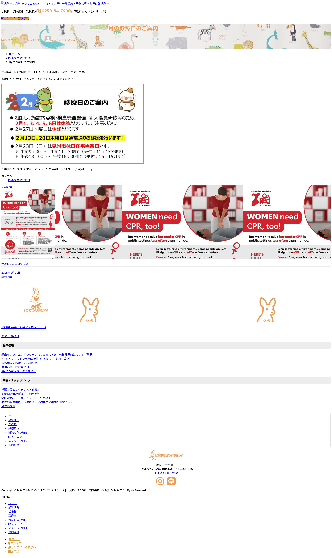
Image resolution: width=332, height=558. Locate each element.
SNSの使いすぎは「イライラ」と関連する (27, 397)
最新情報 (13, 420)
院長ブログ (15, 436)
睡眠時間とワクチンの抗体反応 (20, 389)
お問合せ (13, 445)
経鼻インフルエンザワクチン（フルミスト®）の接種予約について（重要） (48, 354)
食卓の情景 (8, 406)
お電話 (15, 551)
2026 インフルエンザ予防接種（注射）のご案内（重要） (36, 358)
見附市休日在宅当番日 (15, 367)
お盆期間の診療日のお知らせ (19, 363)
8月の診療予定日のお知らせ (18, 371)
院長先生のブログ (19, 180)
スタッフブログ (18, 440)
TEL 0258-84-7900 (166, 472)
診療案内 (13, 428)
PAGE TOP (322, 538)
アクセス (15, 543)
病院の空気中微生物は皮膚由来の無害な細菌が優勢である (37, 402)
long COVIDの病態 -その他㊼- (20, 393)
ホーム (12, 416)
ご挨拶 (12, 424)
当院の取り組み (18, 432)
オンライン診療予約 (16, 18)
